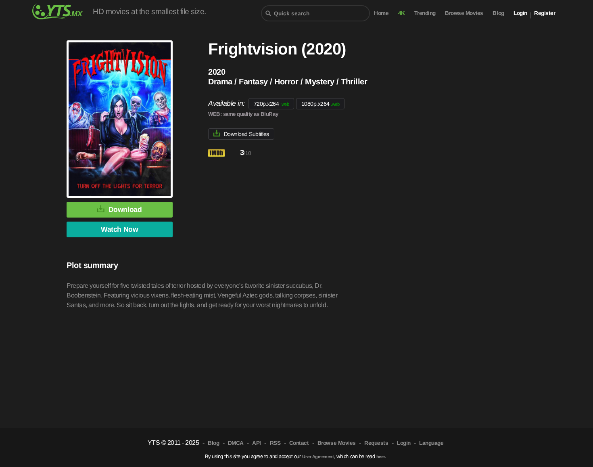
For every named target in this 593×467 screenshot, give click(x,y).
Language (431, 443)
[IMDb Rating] (223, 153)
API (256, 443)
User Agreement (318, 456)
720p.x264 (271, 104)
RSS (275, 443)
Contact (299, 443)
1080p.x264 (320, 104)
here (380, 456)
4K (401, 13)
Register (544, 13)
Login (520, 13)
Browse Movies (464, 13)
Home (381, 13)
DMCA (236, 443)
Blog (498, 13)
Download (125, 209)
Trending (424, 13)
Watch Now (119, 229)
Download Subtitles (246, 134)
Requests (376, 443)
